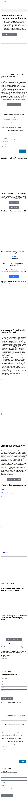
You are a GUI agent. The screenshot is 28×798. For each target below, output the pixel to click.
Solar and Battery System (9, 493)
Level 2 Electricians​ (7, 524)
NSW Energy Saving (7, 583)
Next (23, 151)
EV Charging (5, 553)
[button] (14, 10)
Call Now (14, 276)
